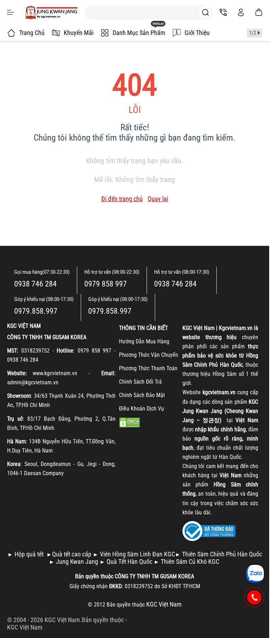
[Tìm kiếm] (205, 12)
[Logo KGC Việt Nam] (51, 12)
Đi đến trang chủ (122, 198)
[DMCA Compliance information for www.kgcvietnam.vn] (129, 422)
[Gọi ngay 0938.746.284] (254, 597)
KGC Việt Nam (24, 627)
